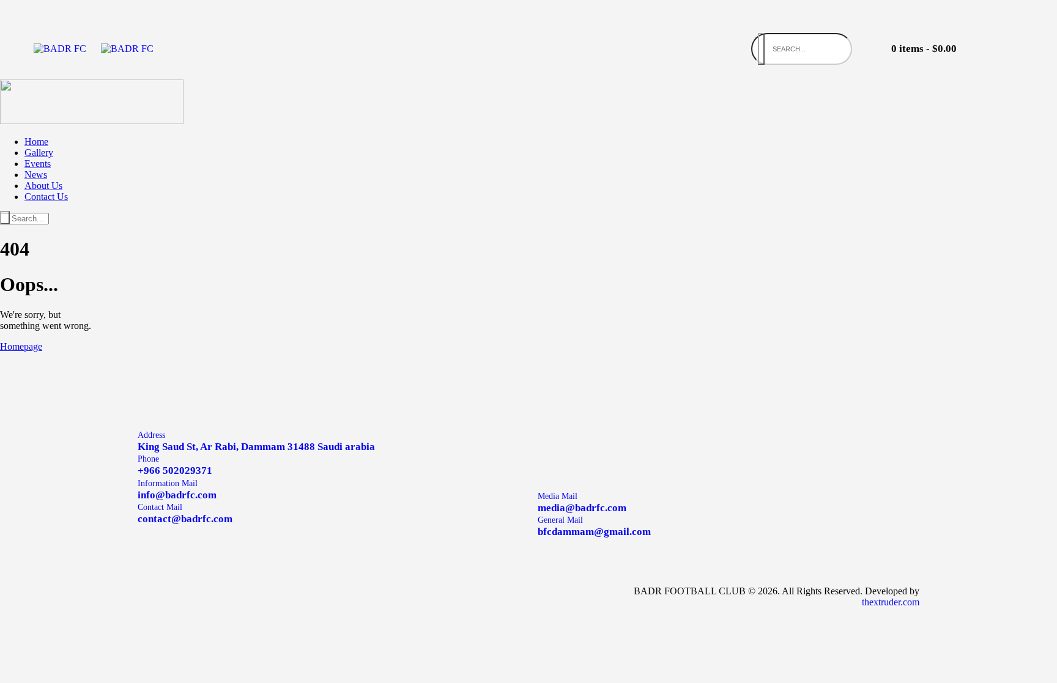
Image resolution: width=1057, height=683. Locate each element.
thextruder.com (890, 602)
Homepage (21, 346)
